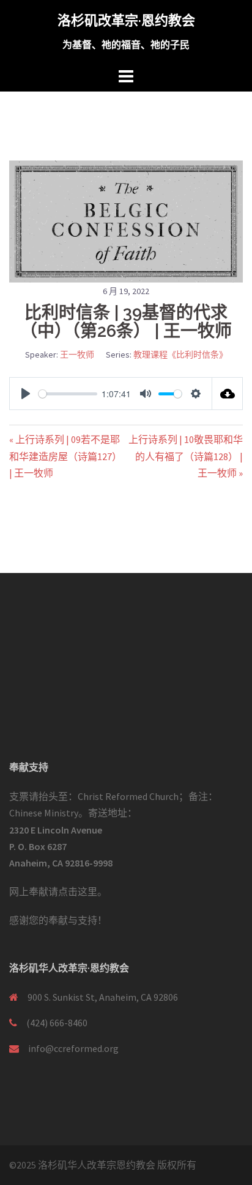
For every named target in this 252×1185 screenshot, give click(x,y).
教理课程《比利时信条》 (180, 354)
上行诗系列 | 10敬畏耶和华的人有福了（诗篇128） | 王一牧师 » (185, 455)
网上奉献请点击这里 (53, 891)
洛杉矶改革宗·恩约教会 (126, 20)
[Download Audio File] (227, 393)
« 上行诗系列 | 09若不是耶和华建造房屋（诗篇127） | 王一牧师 (65, 455)
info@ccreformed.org (73, 1048)
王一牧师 (77, 354)
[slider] (68, 394)
